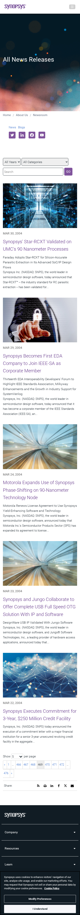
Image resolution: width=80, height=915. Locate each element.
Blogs (21, 127)
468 (33, 764)
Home (7, 115)
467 (25, 764)
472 (61, 764)
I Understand (40, 908)
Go (68, 171)
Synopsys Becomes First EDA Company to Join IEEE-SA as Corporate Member (32, 363)
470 (47, 764)
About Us (22, 115)
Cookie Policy (51, 888)
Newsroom (40, 115)
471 (54, 764)
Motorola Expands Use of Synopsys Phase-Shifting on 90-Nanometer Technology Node (38, 490)
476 (6, 773)
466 (18, 764)
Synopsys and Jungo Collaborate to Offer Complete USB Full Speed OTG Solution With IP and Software (39, 607)
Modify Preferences (40, 898)
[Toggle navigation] (72, 6)
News (12, 127)
